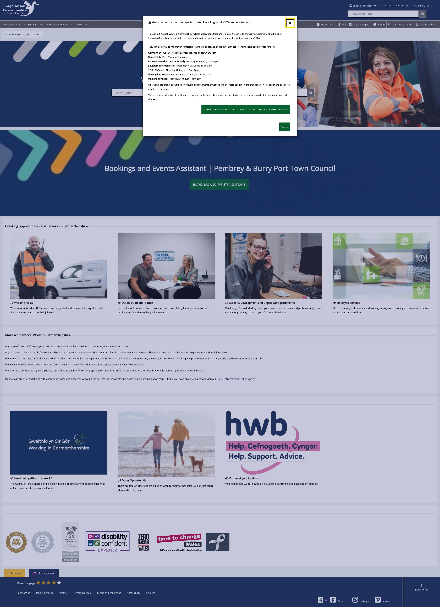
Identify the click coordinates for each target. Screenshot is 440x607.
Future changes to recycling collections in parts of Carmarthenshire (246, 109)
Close (284, 126)
